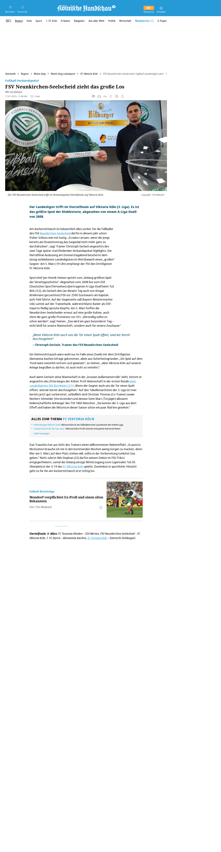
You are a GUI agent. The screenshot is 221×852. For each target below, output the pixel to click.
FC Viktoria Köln (89, 74)
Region (25, 74)
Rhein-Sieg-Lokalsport (63, 74)
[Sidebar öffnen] (8, 21)
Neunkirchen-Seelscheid (55, 233)
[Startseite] (86, 8)
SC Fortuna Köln (97, 538)
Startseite (10, 74)
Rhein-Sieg (40, 74)
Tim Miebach (16, 91)
